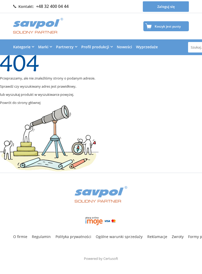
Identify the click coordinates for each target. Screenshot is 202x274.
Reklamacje (157, 236)
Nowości (124, 46)
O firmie (20, 236)
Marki (43, 46)
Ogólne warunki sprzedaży (119, 236)
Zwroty (178, 236)
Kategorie (22, 46)
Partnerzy (65, 46)
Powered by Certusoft (101, 258)
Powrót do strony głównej (20, 102)
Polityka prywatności (73, 236)
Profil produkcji (95, 46)
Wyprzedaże (147, 46)
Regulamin (41, 236)
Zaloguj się (166, 6)
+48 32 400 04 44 (52, 6)
